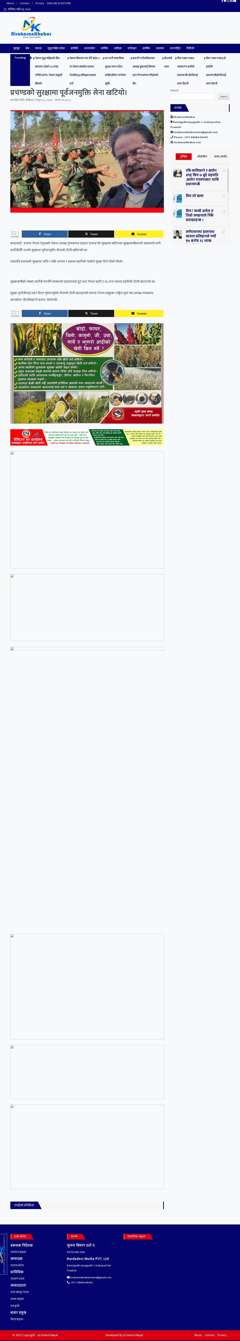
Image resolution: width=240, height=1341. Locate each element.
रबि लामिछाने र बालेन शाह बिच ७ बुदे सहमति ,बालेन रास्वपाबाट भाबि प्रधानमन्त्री (202, 177)
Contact (25, 3)
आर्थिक (146, 48)
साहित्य (118, 48)
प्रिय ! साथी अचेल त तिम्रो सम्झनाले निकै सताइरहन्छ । (200, 215)
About (10, 3)
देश (27, 48)
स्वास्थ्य (160, 48)
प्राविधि (74, 48)
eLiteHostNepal (133, 1335)
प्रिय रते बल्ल (194, 196)
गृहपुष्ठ (16, 48)
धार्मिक (104, 48)
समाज (38, 48)
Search (174, 90)
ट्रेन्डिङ (183, 156)
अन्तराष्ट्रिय (175, 48)
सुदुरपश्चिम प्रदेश (56, 48)
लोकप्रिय (202, 156)
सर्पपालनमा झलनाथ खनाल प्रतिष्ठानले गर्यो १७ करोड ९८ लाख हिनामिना (201, 238)
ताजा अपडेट (220, 156)
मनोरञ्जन (132, 48)
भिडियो (190, 48)
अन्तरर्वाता (89, 48)
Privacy (39, 3)
